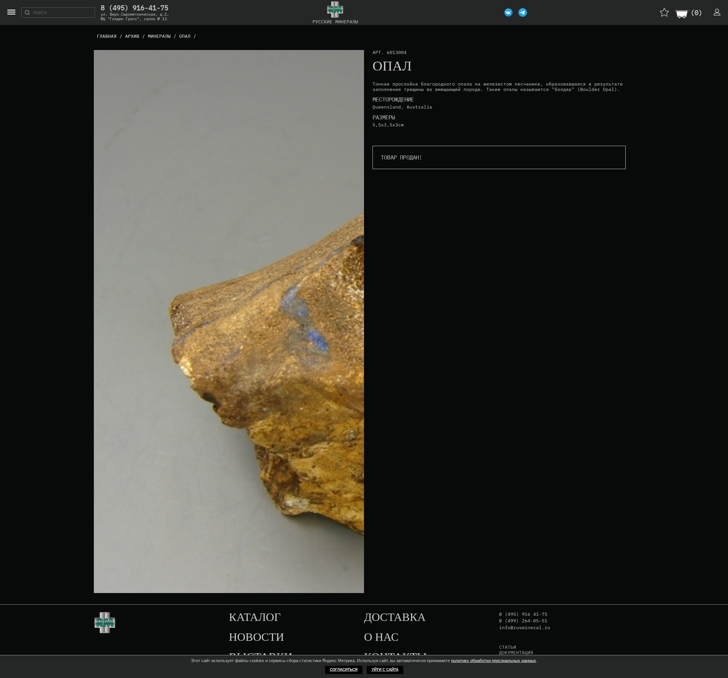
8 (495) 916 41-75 (523, 614)
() (696, 12)
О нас (381, 637)
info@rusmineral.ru (524, 627)
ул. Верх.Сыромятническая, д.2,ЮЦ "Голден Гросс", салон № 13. (135, 16)
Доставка (395, 617)
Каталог (255, 617)
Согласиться (343, 669)
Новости (256, 637)
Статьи (507, 647)
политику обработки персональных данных (493, 660)
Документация (516, 652)
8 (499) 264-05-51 (523, 620)
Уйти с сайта (385, 669)
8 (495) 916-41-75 (134, 8)
